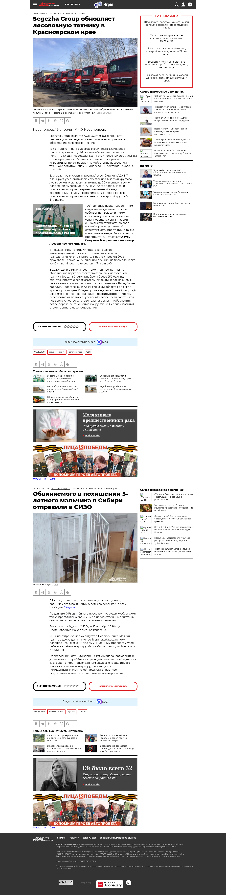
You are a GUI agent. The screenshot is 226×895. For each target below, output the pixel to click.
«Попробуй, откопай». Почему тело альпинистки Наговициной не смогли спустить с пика (172, 109)
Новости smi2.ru (44, 478)
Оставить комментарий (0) (113, 327)
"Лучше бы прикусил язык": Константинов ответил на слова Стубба (169, 172)
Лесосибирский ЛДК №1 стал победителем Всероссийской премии (62, 389)
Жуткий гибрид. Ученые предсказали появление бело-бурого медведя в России (173, 530)
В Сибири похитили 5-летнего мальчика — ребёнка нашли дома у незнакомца (166, 64)
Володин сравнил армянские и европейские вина (169, 215)
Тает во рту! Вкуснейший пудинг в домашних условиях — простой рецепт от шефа (172, 142)
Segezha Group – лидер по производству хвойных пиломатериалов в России (61, 378)
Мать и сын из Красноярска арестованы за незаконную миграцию (166, 38)
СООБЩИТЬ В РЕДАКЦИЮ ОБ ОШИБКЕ (118, 838)
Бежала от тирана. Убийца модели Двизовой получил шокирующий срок (166, 78)
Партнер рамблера (84, 883)
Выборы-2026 (89, 838)
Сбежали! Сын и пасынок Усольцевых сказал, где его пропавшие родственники (173, 497)
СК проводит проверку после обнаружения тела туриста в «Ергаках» (62, 738)
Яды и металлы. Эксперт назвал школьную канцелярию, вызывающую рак (170, 131)
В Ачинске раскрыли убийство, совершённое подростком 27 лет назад (166, 51)
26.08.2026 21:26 (41, 488)
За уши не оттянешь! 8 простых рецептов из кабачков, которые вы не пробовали (173, 508)
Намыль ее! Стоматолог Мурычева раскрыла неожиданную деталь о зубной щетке (172, 540)
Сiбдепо (69, 607)
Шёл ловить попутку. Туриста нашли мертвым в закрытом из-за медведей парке (166, 25)
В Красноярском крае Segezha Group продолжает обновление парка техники (63, 400)
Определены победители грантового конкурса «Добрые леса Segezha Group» (115, 378)
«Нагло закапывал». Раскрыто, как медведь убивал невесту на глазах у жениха (172, 551)
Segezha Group (104, 113)
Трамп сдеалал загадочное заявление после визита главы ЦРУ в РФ (172, 183)
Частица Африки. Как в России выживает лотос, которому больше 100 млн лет (172, 153)
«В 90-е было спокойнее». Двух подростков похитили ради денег (171, 119)
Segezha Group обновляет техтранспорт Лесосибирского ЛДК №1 (115, 389)
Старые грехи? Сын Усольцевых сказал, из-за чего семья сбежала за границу (172, 519)
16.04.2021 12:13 (40, 13)
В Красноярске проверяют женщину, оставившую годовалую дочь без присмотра (117, 748)
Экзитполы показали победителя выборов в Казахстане (170, 193)
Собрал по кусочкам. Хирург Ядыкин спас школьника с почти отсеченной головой (173, 98)
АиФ (56, 584)
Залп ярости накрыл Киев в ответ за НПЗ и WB (171, 204)
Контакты (61, 838)
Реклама (74, 838)
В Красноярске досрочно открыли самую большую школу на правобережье (64, 748)
